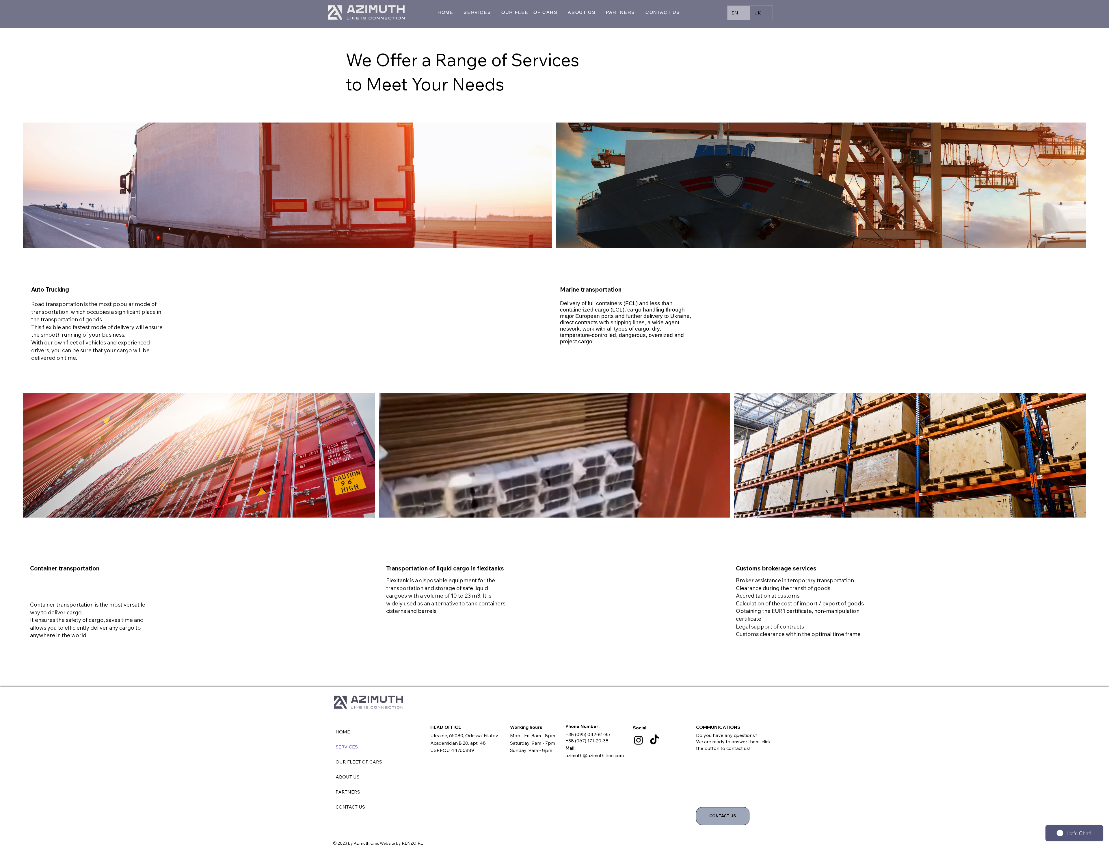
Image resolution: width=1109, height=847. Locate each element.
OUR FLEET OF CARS (359, 762)
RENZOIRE (412, 843)
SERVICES (347, 747)
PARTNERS (348, 792)
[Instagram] (638, 740)
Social (639, 728)
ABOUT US (348, 777)
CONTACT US (350, 807)
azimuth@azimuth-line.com (594, 755)
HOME (343, 732)
